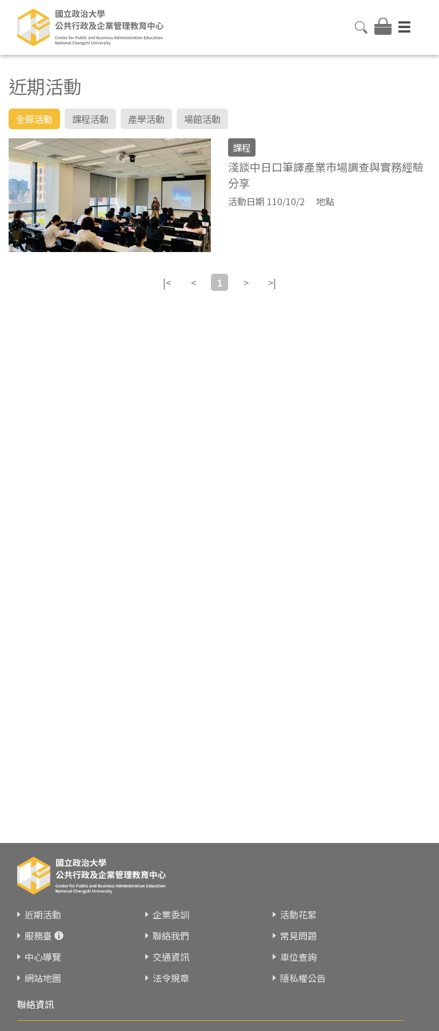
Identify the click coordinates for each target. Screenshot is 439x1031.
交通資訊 (171, 957)
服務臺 (38, 935)
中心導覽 (43, 957)
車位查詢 (298, 957)
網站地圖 (43, 978)
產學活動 (146, 119)
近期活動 (43, 914)
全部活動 (34, 119)
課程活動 (90, 119)
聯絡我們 (171, 935)
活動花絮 (298, 914)
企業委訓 (171, 914)
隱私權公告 (303, 978)
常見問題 (298, 935)
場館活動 (202, 119)
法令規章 (171, 978)
